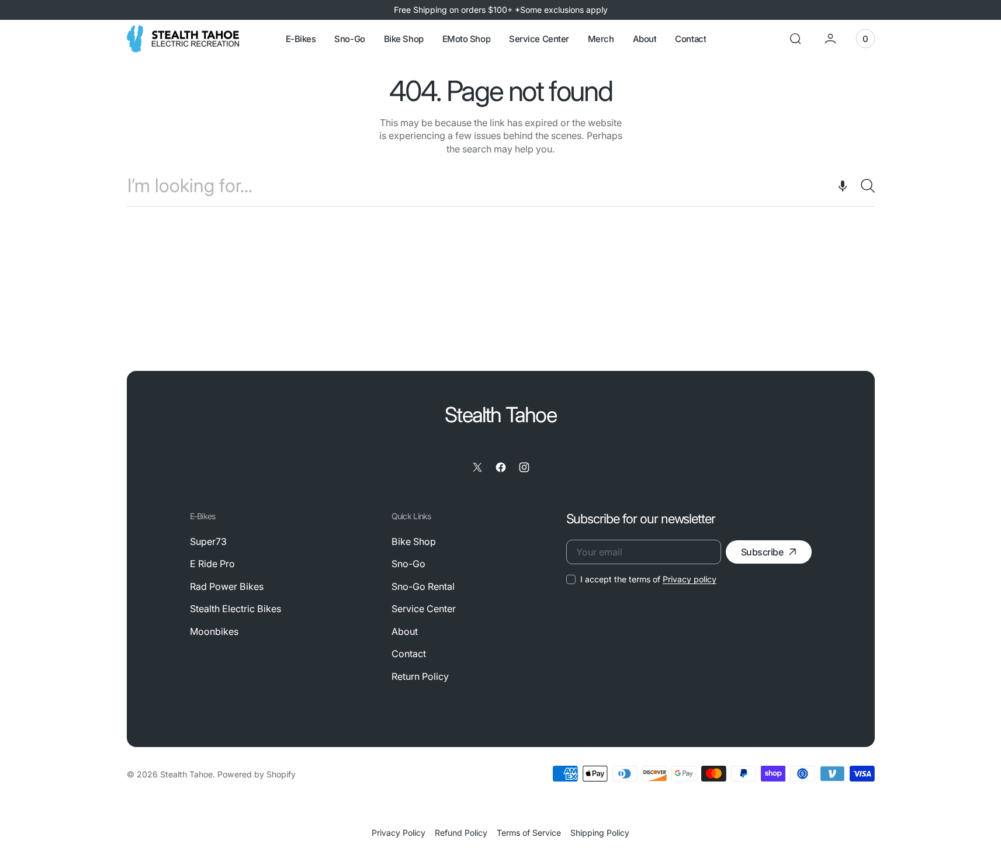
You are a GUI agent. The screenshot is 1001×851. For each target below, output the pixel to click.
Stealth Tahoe (186, 774)
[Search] (863, 185)
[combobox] (501, 185)
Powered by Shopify (256, 774)
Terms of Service (529, 833)
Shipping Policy (599, 833)
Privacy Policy (398, 833)
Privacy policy (689, 579)
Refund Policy (461, 833)
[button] (795, 38)
